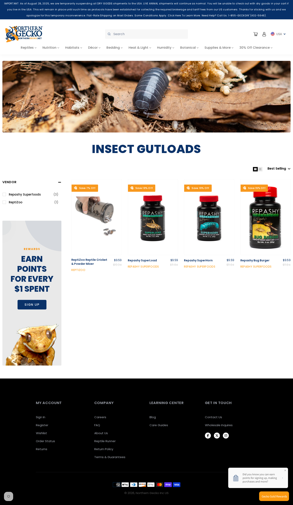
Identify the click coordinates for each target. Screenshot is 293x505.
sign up (32, 304)
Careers (100, 417)
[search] (146, 34)
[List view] (260, 169)
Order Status (45, 441)
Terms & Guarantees (109, 457)
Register (42, 425)
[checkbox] (33, 194)
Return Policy (103, 449)
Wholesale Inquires (219, 425)
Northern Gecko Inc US (152, 493)
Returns (41, 449)
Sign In (40, 417)
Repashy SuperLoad (142, 260)
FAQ (97, 425)
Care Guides (158, 425)
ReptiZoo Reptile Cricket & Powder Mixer (89, 262)
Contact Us (213, 417)
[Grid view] (255, 169)
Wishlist (41, 433)
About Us (101, 433)
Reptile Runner (105, 441)
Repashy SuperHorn (198, 260)
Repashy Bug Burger (254, 260)
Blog (152, 417)
